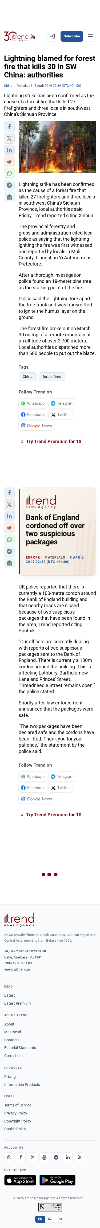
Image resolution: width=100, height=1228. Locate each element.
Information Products (22, 1084)
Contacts (11, 1040)
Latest (9, 995)
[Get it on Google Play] (57, 1180)
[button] (9, 127)
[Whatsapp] (9, 1157)
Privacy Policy (15, 1113)
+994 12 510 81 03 (18, 963)
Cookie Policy (15, 1129)
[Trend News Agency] (19, 920)
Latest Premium (17, 1003)
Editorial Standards (20, 1048)
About (9, 1024)
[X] (32, 1157)
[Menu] (90, 36)
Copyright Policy (17, 1121)
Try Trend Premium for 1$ (53, 441)
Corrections (13, 1056)
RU (60, 1219)
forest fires (52, 377)
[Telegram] (56, 1157)
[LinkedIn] (68, 1157)
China (28, 377)
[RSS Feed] (79, 1157)
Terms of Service (17, 1105)
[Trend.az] (20, 36)
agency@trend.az (17, 969)
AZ (50, 1219)
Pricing (10, 1076)
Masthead (12, 1032)
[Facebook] (21, 1157)
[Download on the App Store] (20, 1180)
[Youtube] (44, 1157)
